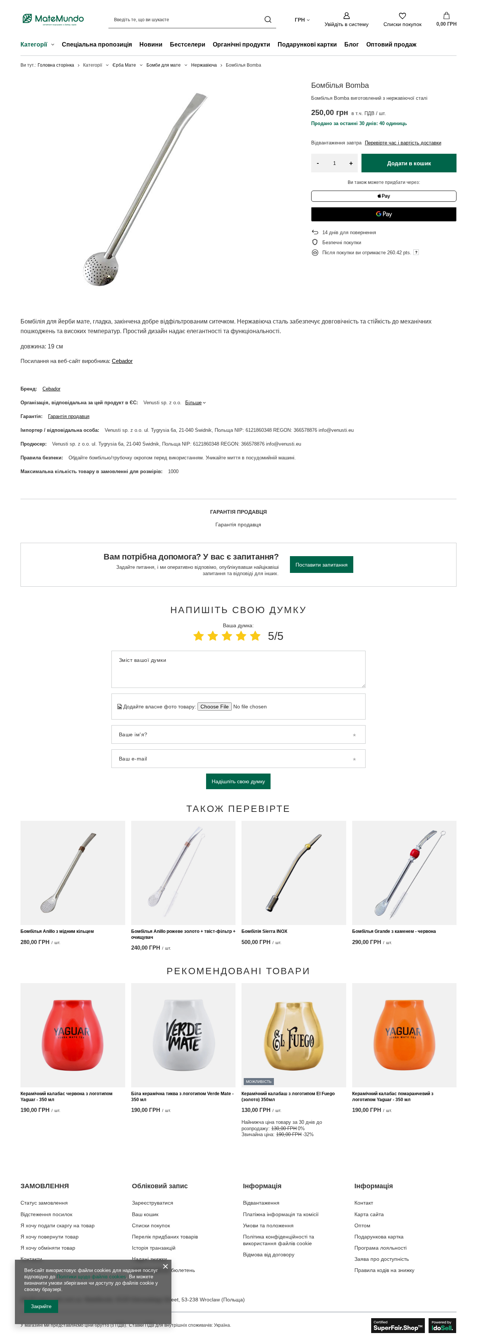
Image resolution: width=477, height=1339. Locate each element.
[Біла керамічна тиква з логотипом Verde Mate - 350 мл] (183, 1035)
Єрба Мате (124, 65)
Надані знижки (149, 1259)
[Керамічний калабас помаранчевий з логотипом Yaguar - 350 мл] (404, 1035)
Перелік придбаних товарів (165, 1237)
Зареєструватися (152, 1203)
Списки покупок (151, 1225)
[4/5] (241, 636)
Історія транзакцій (154, 1248)
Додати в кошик (409, 163)
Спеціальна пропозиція (97, 44)
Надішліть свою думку (238, 781)
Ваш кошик (145, 1214)
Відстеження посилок (46, 1214)
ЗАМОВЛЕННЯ (44, 1186)
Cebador (122, 361)
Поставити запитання (322, 565)
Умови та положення (268, 1225)
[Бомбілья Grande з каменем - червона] (404, 873)
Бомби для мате (163, 65)
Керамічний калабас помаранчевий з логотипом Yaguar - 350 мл (392, 1096)
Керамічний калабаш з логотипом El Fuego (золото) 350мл (288, 1096)
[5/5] (255, 636)
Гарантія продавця (68, 416)
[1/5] (198, 636)
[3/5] (227, 636)
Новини (150, 44)
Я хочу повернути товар (49, 1237)
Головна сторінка (56, 65)
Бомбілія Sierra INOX (264, 931)
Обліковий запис (160, 1186)
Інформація (262, 1186)
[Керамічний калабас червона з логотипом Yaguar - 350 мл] (72, 1035)
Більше (193, 402)
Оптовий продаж (391, 44)
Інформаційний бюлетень (163, 1270)
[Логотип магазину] (53, 19)
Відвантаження (261, 1203)
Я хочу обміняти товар (47, 1248)
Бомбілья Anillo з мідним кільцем (57, 931)
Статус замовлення (44, 1203)
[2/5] (213, 636)
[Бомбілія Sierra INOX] (293, 873)
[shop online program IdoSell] (414, 1325)
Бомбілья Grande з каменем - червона (394, 931)
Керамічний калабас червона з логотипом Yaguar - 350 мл (66, 1096)
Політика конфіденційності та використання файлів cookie (278, 1240)
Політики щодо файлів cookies (91, 1276)
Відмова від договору (268, 1254)
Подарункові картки (307, 44)
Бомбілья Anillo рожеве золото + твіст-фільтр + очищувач (183, 934)
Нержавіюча (204, 65)
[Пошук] (267, 19)
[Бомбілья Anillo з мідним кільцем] (72, 873)
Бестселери (187, 44)
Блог (351, 44)
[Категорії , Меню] (54, 45)
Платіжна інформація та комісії (281, 1214)
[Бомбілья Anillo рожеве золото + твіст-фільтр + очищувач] (183, 873)
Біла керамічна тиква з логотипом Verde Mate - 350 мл (182, 1096)
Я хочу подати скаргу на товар (57, 1225)
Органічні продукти (241, 44)
